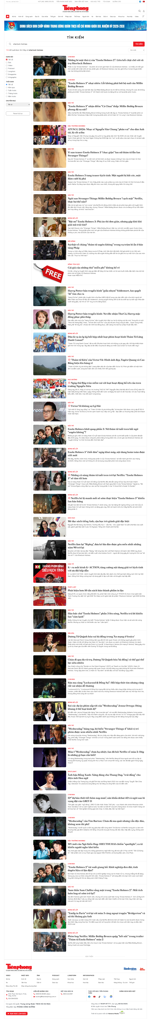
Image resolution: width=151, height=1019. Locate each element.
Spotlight (72, 771)
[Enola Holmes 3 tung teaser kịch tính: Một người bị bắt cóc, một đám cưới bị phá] (49, 181)
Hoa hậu (129, 16)
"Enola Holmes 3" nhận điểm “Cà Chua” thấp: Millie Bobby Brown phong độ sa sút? (105, 108)
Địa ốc (37, 16)
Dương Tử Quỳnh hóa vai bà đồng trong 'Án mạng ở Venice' (101, 636)
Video (137, 16)
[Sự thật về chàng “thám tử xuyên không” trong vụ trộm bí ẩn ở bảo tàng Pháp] (49, 250)
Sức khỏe (45, 16)
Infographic (12, 77)
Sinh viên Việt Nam (81, 1)
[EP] (49, 803)
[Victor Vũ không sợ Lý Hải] (49, 411)
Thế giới (53, 16)
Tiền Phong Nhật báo (64, 1)
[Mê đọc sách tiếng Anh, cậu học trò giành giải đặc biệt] (49, 527)
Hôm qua (11, 87)
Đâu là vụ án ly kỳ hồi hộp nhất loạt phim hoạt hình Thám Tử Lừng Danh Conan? (105, 338)
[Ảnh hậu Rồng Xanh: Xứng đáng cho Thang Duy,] (49, 780)
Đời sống (71, 241)
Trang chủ (7, 16)
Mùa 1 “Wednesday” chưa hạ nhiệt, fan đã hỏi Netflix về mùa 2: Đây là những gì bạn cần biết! (106, 753)
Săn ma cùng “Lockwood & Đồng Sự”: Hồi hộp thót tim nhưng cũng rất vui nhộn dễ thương (106, 684)
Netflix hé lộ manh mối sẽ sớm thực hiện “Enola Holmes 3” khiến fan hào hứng (106, 500)
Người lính (85, 16)
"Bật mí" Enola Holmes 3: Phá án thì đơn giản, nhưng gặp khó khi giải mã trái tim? (105, 223)
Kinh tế (20, 16)
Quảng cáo (117, 1)
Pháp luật (68, 16)
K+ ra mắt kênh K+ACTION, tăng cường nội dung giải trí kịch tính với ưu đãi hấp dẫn (105, 569)
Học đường (72, 379)
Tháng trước (12, 93)
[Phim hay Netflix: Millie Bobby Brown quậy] (49, 942)
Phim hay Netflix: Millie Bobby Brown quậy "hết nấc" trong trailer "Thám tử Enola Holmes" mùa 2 (106, 938)
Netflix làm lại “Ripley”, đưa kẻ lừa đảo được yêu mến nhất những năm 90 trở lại (104, 546)
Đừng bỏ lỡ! (73, 218)
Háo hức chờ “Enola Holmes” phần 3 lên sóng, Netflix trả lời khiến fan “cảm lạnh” (105, 615)
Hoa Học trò (95, 1)
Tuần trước (12, 90)
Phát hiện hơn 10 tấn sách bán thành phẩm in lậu (95, 590)
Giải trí (105, 16)
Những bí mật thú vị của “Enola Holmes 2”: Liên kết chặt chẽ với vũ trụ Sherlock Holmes (105, 62)
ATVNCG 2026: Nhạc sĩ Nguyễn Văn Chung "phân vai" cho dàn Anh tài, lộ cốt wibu (106, 131)
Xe (92, 16)
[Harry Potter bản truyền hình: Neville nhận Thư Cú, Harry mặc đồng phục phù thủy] (49, 319)
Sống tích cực (74, 264)
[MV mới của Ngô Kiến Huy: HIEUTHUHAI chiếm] (49, 849)
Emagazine (12, 74)
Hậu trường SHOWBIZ (76, 126)
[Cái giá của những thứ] (49, 273)
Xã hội (14, 16)
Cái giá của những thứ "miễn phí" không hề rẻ (94, 267)
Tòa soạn (106, 1)
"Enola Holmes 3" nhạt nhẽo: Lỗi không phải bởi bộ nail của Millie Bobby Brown (105, 85)
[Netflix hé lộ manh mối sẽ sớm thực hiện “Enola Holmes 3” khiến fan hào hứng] (49, 504)
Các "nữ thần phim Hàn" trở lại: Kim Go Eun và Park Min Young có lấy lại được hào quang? (105, 1007)
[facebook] (140, 1)
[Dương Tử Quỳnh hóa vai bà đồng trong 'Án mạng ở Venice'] (49, 642)
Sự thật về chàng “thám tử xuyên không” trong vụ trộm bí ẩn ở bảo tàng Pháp (105, 246)
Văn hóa (98, 16)
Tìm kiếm (75, 37)
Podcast (11, 68)
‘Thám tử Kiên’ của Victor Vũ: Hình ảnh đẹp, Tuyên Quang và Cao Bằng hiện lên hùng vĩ (106, 361)
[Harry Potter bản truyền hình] (49, 296)
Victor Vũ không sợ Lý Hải (86, 406)
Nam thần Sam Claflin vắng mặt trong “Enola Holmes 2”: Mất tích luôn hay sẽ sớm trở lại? (105, 892)
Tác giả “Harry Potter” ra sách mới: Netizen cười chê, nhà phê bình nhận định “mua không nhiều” (106, 984)
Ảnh (9, 62)
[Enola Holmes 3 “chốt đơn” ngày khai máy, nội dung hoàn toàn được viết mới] (49, 457)
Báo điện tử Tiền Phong (75, 8)
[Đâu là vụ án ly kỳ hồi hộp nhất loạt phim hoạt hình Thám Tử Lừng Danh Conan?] (49, 342)
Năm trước (12, 96)
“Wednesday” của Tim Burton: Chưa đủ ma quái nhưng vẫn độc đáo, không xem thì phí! (106, 822)
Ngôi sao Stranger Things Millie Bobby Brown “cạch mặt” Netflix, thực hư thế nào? (105, 200)
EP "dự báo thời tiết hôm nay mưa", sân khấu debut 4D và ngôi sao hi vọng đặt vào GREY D (106, 799)
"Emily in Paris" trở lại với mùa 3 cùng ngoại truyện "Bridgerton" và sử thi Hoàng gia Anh (106, 915)
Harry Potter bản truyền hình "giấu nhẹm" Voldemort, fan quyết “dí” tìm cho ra (104, 292)
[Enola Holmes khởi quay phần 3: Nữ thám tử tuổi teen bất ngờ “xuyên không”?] (49, 434)
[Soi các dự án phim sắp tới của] (49, 711)
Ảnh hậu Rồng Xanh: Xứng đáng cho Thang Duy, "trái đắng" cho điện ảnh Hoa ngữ (104, 776)
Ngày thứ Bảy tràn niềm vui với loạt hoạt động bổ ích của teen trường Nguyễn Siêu (104, 384)
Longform (11, 71)
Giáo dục (113, 16)
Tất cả (10, 60)
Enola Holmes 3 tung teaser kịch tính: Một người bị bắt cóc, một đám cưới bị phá (104, 177)
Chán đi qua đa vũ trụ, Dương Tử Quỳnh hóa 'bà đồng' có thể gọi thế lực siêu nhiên (106, 661)
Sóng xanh (29, 16)
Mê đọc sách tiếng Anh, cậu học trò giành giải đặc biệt (98, 521)
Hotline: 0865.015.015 (46, 1)
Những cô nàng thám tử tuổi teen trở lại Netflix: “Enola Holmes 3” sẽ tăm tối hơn (105, 477)
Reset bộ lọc (18, 113)
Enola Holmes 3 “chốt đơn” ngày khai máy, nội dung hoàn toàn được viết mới (106, 453)
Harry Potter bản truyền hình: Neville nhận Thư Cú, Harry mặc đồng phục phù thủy (104, 315)
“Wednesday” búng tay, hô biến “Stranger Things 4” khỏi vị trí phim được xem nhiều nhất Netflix (103, 730)
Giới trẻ (60, 16)
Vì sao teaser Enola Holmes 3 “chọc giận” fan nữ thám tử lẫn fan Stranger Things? (104, 154)
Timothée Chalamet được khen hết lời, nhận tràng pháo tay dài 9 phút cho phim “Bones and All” (105, 961)
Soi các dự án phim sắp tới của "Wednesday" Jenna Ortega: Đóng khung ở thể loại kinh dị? (105, 707)
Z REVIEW (71, 57)
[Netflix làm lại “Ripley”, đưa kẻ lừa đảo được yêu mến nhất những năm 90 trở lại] (49, 550)
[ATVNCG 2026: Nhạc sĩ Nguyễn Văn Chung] (49, 135)
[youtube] (144, 1)
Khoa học (121, 16)
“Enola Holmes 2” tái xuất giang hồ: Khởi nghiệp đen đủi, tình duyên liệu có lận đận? (103, 868)
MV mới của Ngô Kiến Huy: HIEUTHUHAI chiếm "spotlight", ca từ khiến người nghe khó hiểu (105, 845)
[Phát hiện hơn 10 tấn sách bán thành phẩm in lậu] (49, 596)
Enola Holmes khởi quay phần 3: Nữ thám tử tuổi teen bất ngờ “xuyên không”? (103, 430)
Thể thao (77, 16)
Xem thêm (143, 16)
